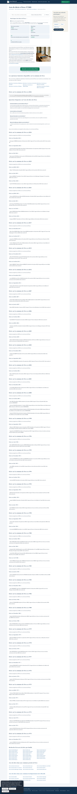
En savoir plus (13, 786)
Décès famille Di (40, 754)
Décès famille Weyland (41, 750)
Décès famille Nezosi (13, 759)
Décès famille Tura (26, 754)
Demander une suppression (39, 96)
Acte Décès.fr (16, 2)
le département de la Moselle (17, 54)
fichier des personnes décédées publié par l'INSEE (23, 95)
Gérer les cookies (35, 790)
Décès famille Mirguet (13, 750)
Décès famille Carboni (27, 752)
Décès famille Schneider (28, 751)
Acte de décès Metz (13, 776)
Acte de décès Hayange (41, 776)
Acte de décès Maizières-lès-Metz (43, 765)
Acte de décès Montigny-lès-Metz (15, 780)
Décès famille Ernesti (27, 756)
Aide (49, 1)
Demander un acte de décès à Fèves (30, 69)
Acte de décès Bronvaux (27, 765)
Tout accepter (5, 791)
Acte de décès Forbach (27, 776)
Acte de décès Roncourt (41, 769)
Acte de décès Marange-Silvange (15, 769)
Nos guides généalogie (58, 29)
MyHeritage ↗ (57, 26)
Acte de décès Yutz (26, 780)
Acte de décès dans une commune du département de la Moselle (27, 774)
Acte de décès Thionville (14, 778)
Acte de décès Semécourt (14, 765)
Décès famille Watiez (27, 755)
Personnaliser (12, 788)
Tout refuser (5, 788)
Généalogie (57, 790)
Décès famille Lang (26, 758)
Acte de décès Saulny (41, 767)
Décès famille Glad (40, 752)
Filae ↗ (62, 24)
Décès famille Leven (13, 754)
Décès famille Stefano (13, 755)
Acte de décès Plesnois (27, 767)
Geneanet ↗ (56, 24)
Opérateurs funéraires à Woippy (15, 86)
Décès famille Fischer (41, 755)
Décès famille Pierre (13, 758)
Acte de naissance (63, 790)
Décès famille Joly (26, 750)
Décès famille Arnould (13, 752)
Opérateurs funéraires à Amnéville (30, 83)
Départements (34, 1)
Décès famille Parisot (41, 751)
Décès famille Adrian (13, 756)
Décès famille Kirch (27, 759)
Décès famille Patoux (13, 751)
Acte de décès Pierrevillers (28, 769)
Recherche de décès (27, 1)
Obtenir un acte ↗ (65, 1)
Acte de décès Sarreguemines (29, 778)
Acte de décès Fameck (41, 780)
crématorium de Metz (14, 63)
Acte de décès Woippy (41, 778)
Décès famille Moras (41, 756)
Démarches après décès (42, 1)
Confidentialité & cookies (27, 790)
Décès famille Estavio (41, 758)
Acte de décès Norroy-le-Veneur (15, 767)
